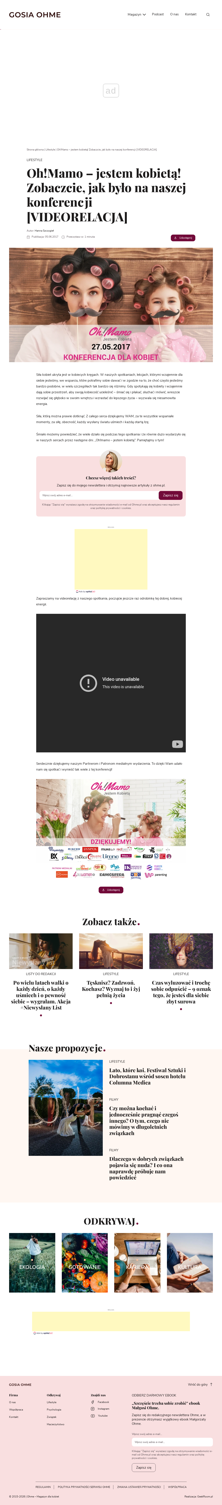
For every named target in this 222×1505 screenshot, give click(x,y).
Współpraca (16, 1409)
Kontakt (190, 14)
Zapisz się (170, 495)
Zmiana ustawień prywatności (139, 1487)
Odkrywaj (53, 1395)
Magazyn (135, 14)
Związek (51, 1417)
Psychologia (54, 1409)
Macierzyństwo (55, 1424)
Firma (13, 1395)
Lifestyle (50, 149)
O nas (174, 14)
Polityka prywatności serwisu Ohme (84, 1487)
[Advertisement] (111, 559)
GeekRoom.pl (205, 1496)
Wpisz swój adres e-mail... (147, 1434)
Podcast (158, 14)
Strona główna (35, 149)
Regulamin (43, 1487)
